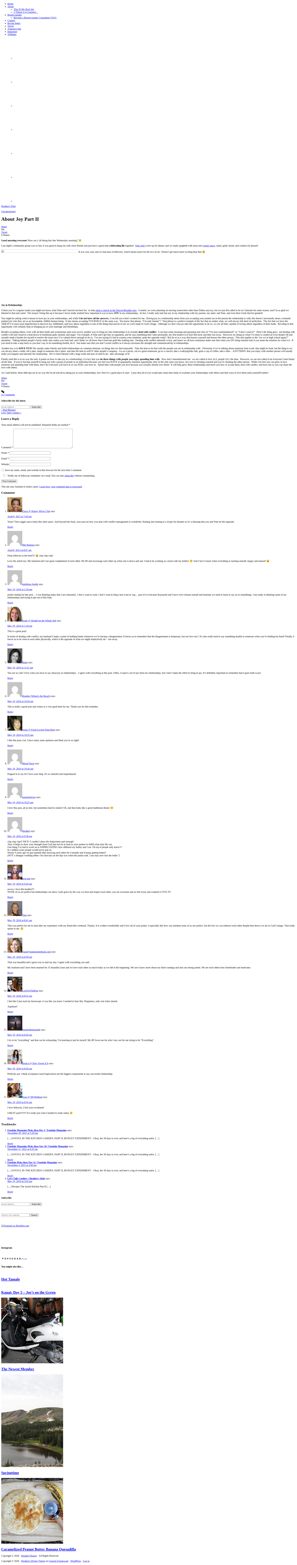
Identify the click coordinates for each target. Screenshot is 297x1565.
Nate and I (140, 245)
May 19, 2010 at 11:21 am (20, 667)
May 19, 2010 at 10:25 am (20, 802)
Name (5, 452)
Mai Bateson (28, 545)
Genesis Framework (58, 1561)
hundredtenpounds (31, 1029)
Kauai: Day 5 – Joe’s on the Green (28, 1292)
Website (5, 464)
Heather (26, 831)
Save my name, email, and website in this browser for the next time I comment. (43, 470)
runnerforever (29, 797)
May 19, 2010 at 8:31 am (19, 996)
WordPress (75, 1561)
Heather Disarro (29, 1555)
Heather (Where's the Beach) (36, 696)
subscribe (69, 475)
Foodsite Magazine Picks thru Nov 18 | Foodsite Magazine (37, 1146)
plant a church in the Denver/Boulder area (116, 310)
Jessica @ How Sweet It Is (35, 1063)
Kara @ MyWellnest (32, 1097)
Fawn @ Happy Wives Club (36, 511)
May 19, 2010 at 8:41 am (19, 920)
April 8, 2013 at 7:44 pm (19, 516)
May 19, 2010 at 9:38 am (19, 836)
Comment (7, 447)
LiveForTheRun (30, 990)
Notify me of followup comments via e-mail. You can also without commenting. (51, 475)
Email (5, 458)
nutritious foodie (30, 584)
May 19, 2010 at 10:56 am (20, 701)
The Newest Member (17, 1369)
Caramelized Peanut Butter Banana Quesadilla (38, 1549)
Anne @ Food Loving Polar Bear (38, 729)
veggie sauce (208, 245)
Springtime (10, 1473)
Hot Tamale (10, 1279)
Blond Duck (28, 763)
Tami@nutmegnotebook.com (36, 951)
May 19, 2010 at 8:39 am (19, 957)
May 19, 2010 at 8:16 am (19, 1102)
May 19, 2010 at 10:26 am (20, 768)
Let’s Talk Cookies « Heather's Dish (26, 1178)
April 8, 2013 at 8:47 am (19, 550)
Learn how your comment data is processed (60, 486)
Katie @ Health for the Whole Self (39, 620)
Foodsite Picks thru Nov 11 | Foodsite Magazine (32, 1162)
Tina (24, 915)
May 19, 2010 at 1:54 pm (19, 589)
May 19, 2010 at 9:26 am (19, 884)
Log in (86, 1561)
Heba (25, 662)
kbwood (26, 878)
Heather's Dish (8, 206)
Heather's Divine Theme (33, 1561)
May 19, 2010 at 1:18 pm (19, 626)
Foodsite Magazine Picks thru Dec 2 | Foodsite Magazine (37, 1130)
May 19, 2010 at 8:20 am (19, 1035)
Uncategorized (8, 211)
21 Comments (8, 394)
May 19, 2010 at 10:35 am (20, 735)
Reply (10, 527)
